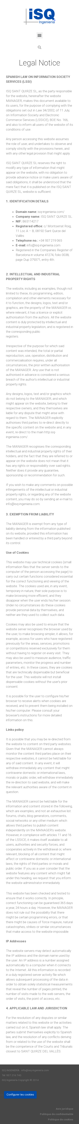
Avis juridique (64, 1108)
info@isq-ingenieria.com (35, 1070)
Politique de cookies (60, 1119)
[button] (39, 35)
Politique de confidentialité (56, 1114)
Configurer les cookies (20, 1094)
